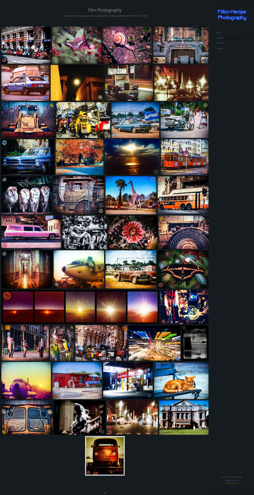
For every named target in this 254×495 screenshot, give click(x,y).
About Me (220, 43)
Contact (219, 48)
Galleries (220, 38)
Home (218, 32)
